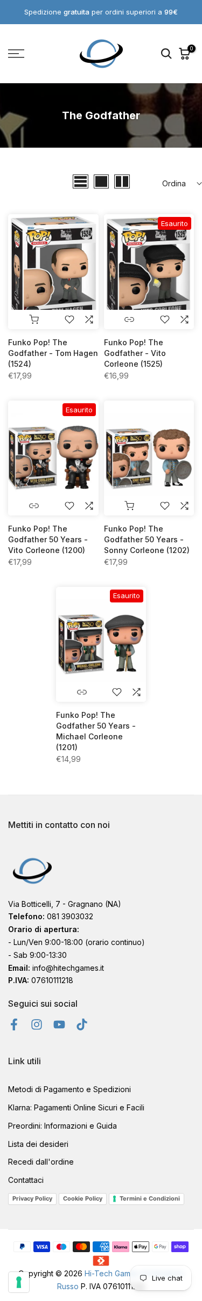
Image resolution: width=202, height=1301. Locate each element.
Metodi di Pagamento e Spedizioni (69, 1089)
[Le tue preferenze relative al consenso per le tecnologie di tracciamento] (19, 1282)
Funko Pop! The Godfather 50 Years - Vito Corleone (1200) (48, 539)
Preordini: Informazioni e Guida (62, 1125)
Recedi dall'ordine (41, 1161)
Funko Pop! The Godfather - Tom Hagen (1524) (53, 353)
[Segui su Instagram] (37, 1024)
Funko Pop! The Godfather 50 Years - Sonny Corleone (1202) (147, 539)
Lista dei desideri (38, 1144)
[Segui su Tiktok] (82, 1024)
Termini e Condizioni (150, 1198)
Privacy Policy (32, 1198)
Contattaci (26, 1179)
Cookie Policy (82, 1198)
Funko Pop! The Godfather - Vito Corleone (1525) (135, 353)
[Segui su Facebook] (14, 1024)
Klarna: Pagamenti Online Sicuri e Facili (76, 1107)
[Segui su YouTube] (59, 1024)
